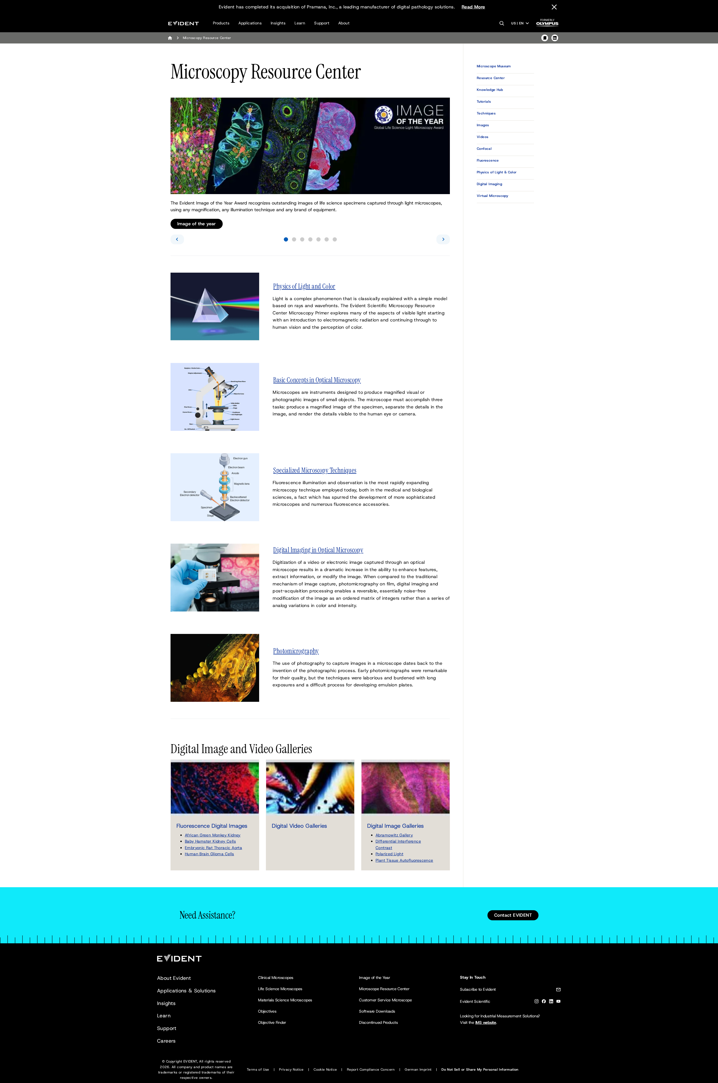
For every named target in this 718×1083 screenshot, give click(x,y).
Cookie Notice (325, 1069)
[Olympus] (547, 24)
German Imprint (418, 1069)
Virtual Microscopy (492, 196)
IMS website (485, 1022)
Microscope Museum (494, 66)
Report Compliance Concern (371, 1069)
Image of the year (196, 224)
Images (483, 125)
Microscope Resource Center (384, 988)
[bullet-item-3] (302, 239)
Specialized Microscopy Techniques (314, 470)
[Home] (170, 38)
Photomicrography (296, 651)
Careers (166, 1041)
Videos (482, 137)
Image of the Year (374, 977)
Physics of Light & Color (497, 172)
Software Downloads (377, 1011)
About (343, 23)
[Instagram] (536, 1002)
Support (321, 23)
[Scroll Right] (443, 239)
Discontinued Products (378, 1022)
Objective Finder (272, 1022)
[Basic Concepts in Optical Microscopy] (215, 396)
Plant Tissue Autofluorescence (404, 860)
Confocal (484, 148)
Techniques (486, 113)
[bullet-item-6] (327, 239)
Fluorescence (488, 160)
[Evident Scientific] (183, 23)
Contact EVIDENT (513, 915)
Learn (299, 23)
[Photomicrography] (215, 667)
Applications (250, 23)
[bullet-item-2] (294, 239)
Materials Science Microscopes (285, 999)
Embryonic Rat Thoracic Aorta (213, 847)
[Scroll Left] (177, 239)
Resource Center (491, 78)
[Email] (558, 991)
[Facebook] (543, 1002)
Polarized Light (389, 853)
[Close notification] (554, 7)
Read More (473, 7)
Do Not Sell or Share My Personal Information (480, 1069)
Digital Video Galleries (299, 825)
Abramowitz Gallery (394, 835)
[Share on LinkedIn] (554, 38)
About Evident (174, 978)
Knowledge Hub (490, 90)
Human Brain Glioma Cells (209, 853)
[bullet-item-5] (318, 239)
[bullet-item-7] (335, 239)
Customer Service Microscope (385, 999)
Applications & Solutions (186, 990)
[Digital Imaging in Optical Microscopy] (215, 577)
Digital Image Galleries (395, 825)
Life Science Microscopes (280, 988)
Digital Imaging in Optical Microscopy (318, 550)
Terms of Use (258, 1069)
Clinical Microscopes (275, 977)
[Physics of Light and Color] (215, 306)
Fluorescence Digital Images (211, 825)
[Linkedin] (551, 1002)
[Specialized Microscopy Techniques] (215, 487)
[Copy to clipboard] (544, 38)
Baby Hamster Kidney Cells (210, 841)
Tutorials (484, 101)
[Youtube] (558, 1002)
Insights (278, 23)
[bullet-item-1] (286, 239)
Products (221, 23)
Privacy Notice (291, 1069)
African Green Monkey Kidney (213, 835)
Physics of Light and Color (304, 286)
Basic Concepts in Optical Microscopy (317, 380)
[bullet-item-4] (310, 239)
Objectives (267, 1011)
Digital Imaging (489, 184)
